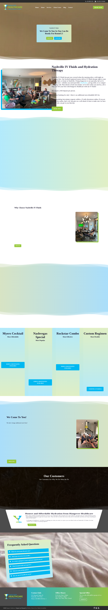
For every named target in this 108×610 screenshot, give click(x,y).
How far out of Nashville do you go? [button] (22, 574)
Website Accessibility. (41, 608)
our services (43, 429)
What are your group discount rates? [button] (20, 551)
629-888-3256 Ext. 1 (40, 598)
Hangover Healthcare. (10, 608)
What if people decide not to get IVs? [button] (21, 565)
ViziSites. (29, 608)
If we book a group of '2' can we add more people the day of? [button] (27, 560)
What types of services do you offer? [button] (21, 556)
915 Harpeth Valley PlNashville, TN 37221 (37, 596)
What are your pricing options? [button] (21, 570)
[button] (49, 38)
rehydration (84, 83)
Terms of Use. (34, 608)
